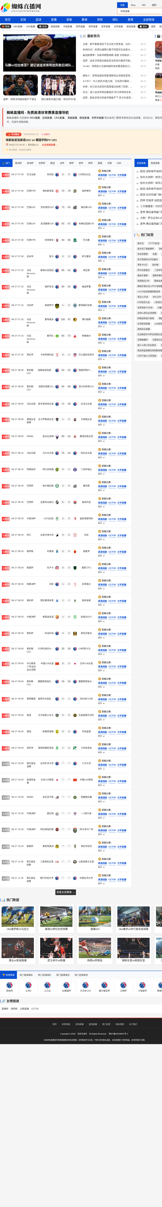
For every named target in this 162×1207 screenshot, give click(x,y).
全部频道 (148, 19)
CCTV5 (35, 1008)
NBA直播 (17, 26)
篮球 (38, 19)
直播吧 (5, 1008)
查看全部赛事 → (65, 892)
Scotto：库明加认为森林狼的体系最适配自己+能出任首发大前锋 (108, 66)
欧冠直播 (131, 26)
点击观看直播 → (50, 145)
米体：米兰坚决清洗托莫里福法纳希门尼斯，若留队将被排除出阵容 (108, 86)
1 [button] (8, 38)
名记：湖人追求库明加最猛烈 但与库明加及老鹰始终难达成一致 (108, 92)
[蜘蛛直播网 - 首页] (21, 8)
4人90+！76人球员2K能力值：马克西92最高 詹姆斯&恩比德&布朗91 (108, 81)
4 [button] (21, 38)
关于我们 (133, 1024)
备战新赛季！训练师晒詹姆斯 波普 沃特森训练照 (108, 55)
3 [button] (17, 38)
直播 (54, 19)
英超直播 (55, 26)
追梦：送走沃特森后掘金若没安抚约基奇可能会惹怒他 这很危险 (108, 60)
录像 (69, 19)
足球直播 (79, 1024)
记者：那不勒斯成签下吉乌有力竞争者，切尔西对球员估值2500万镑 (108, 44)
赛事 (130, 19)
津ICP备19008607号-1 (118, 1034)
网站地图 (120, 1024)
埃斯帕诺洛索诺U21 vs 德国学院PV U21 (31, 140)
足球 (23, 19)
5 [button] (26, 38)
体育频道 (66, 1024)
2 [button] (13, 38)
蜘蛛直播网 (82, 1034)
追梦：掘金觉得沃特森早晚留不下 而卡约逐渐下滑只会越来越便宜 (108, 97)
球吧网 (14, 1008)
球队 (115, 19)
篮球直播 (93, 1024)
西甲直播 (80, 26)
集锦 (84, 19)
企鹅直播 (24, 1008)
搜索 (153, 26)
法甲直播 (118, 26)
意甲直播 (105, 26)
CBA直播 (30, 26)
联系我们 (137, 1040)
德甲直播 (93, 26)
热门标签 (106, 1024)
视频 (100, 19)
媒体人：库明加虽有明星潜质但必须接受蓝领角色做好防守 (108, 75)
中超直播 (67, 26)
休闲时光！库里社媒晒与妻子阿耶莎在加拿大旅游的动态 (108, 49)
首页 (8, 19)
